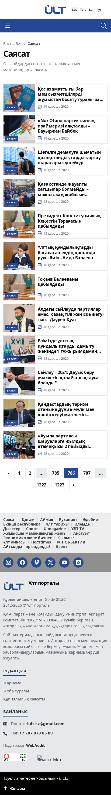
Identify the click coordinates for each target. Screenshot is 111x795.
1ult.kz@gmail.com (45, 723)
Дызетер (11, 529)
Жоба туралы (16, 690)
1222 (41, 485)
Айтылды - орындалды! (26, 547)
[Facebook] (22, 562)
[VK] (36, 562)
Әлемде (82, 524)
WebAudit (35, 745)
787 (87, 473)
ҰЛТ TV (77, 529)
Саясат (9, 520)
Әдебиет (91, 520)
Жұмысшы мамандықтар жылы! (35, 533)
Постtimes (41, 542)
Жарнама (12, 682)
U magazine (55, 529)
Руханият (68, 520)
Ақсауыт (81, 533)
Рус (98, 10)
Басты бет (12, 43)
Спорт (32, 529)
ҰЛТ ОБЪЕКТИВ (71, 542)
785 (55, 473)
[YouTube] (64, 562)
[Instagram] (8, 562)
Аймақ (46, 520)
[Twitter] (50, 562)
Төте (83, 10)
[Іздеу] (101, 25)
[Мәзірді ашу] (10, 25)
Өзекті (62, 547)
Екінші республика (21, 524)
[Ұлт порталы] (55, 9)
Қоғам (28, 520)
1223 (59, 485)
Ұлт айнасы (14, 542)
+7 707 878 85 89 (36, 733)
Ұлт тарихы (57, 524)
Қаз (74, 10)
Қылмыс (65, 538)
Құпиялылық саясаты (24, 699)
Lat (91, 10)
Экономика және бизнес (27, 538)
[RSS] (78, 562)
